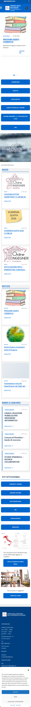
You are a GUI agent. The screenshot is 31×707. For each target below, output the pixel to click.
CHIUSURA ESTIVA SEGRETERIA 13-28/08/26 (15, 195)
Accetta (15, 692)
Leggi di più (7, 201)
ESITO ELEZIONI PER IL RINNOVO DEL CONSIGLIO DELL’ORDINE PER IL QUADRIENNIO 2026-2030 (14, 271)
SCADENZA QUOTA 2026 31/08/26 (14, 232)
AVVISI (5, 169)
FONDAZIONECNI (15, 518)
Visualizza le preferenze (15, 702)
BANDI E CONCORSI (11, 402)
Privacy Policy (12, 705)
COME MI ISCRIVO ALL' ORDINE (15, 108)
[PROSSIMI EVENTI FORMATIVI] (15, 25)
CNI (15, 510)
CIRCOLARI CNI (15, 99)
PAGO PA (15, 91)
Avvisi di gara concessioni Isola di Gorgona (14, 348)
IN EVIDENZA (6, 36)
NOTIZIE (6, 286)
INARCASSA (15, 527)
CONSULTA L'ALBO (15, 596)
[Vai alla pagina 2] (15, 75)
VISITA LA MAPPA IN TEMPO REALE (15, 563)
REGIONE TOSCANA (15, 493)
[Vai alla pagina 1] (14, 75)
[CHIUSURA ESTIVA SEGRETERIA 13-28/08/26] (15, 181)
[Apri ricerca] (26, 8)
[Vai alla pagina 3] (16, 75)
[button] (28, 670)
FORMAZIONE (15, 82)
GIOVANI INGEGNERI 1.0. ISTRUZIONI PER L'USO (15, 117)
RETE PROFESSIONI (15, 501)
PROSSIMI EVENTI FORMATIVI (11, 40)
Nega (15, 697)
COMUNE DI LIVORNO (15, 484)
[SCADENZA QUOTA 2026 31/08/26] (15, 218)
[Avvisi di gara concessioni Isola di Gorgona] (15, 334)
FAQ (15, 127)
